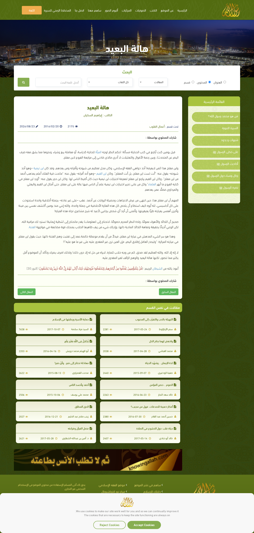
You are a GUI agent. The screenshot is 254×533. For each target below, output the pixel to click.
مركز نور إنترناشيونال (113, 491)
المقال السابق (169, 292)
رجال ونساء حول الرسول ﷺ (222, 175)
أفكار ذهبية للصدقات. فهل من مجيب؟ (152, 406)
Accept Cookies (144, 524)
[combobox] (153, 82)
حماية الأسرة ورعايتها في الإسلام (71, 319)
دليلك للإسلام (152, 491)
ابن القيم (101, 173)
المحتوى (202, 82)
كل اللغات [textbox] (123, 82)
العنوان (218, 82)
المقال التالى (26, 292)
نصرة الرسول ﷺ (228, 187)
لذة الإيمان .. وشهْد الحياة (159, 363)
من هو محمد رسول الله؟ (223, 116)
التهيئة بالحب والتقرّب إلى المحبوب (154, 319)
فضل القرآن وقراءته (78, 428)
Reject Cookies (109, 524)
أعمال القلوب (157, 126)
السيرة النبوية (230, 128)
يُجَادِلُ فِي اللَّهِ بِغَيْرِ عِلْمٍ (76, 341)
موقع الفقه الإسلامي (112, 484)
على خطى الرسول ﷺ (225, 151)
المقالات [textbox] (158, 82)
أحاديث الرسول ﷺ (227, 163)
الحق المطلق (82, 406)
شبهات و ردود (229, 139)
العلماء (152, 184)
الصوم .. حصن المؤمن (161, 384)
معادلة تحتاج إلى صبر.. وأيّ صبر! (72, 363)
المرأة (98, 151)
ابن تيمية (39, 167)
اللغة (32, 10)
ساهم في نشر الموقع (147, 484)
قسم (187, 82)
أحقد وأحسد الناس (79, 384)
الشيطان (157, 268)
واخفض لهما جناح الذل (161, 341)
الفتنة (32, 226)
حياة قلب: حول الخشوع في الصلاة (154, 428)
